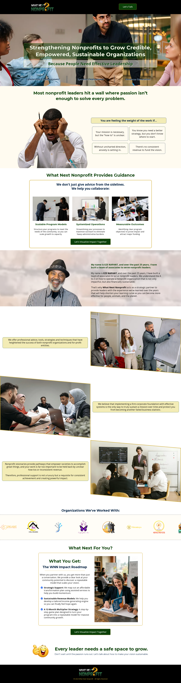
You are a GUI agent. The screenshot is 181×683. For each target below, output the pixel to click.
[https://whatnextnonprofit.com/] (42, 7)
